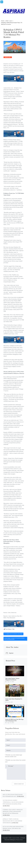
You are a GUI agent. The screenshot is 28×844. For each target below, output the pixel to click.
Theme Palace (19, 839)
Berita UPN (7, 57)
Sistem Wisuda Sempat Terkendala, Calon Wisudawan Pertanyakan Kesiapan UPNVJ (13, 802)
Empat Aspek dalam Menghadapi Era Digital (13, 699)
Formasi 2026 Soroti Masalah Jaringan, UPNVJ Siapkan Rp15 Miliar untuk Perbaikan (13, 811)
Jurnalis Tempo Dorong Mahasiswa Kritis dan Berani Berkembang (12, 821)
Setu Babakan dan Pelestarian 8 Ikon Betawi (13, 633)
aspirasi (18, 51)
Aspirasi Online (16, 838)
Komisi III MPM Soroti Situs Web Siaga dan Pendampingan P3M (14, 720)
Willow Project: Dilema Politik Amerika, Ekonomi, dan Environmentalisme (14, 639)
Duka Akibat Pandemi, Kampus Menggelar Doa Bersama (12, 679)
